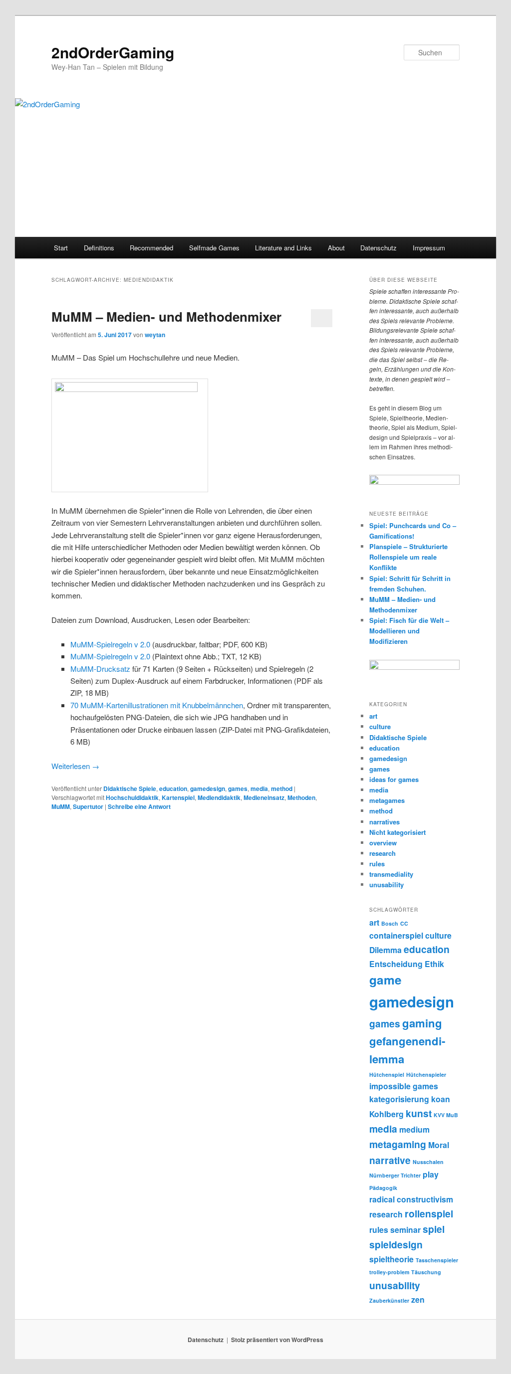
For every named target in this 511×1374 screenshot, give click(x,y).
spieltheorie (391, 1259)
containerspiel (396, 935)
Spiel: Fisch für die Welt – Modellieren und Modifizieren (409, 630)
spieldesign (396, 1244)
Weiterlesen (75, 766)
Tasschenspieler (437, 1260)
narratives (384, 821)
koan (440, 1099)
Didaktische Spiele (129, 788)
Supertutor (88, 806)
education (173, 788)
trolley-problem (389, 1272)
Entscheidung (396, 964)
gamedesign (207, 788)
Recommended (151, 247)
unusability (386, 884)
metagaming (397, 1144)
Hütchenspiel (386, 1074)
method (281, 788)
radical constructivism (411, 1199)
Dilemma (385, 950)
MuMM (60, 806)
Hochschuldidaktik (132, 797)
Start (61, 247)
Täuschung (426, 1272)
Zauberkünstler (389, 1300)
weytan (155, 334)
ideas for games (394, 779)
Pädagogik (383, 1187)
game (385, 979)
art (373, 716)
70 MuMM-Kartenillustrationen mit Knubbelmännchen (156, 705)
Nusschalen (428, 1162)
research (382, 853)
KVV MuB (446, 1115)
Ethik (434, 964)
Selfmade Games (214, 247)
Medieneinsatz (264, 797)
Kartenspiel (178, 797)
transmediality (391, 874)
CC (404, 923)
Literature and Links (283, 247)
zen (418, 1299)
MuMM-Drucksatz (100, 668)
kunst (419, 1113)
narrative (390, 1160)
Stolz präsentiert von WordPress (277, 1339)
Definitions (99, 247)
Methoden (301, 797)
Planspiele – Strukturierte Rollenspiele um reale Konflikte (408, 557)
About (336, 247)
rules (377, 863)
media (259, 788)
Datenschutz (378, 247)
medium (414, 1129)
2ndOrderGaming (112, 52)
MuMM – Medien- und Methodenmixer (166, 316)
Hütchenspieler (426, 1074)
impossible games (403, 1086)
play (431, 1174)
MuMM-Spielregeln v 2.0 (110, 644)
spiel (434, 1229)
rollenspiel (429, 1213)
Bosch (389, 923)
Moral (438, 1145)
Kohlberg (386, 1114)
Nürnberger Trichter (395, 1175)
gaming (422, 1023)
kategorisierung (399, 1099)
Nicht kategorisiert (397, 832)
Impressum (429, 247)
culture (380, 726)
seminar (405, 1229)
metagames (387, 800)
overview (383, 842)
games (238, 788)
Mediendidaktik (219, 797)
